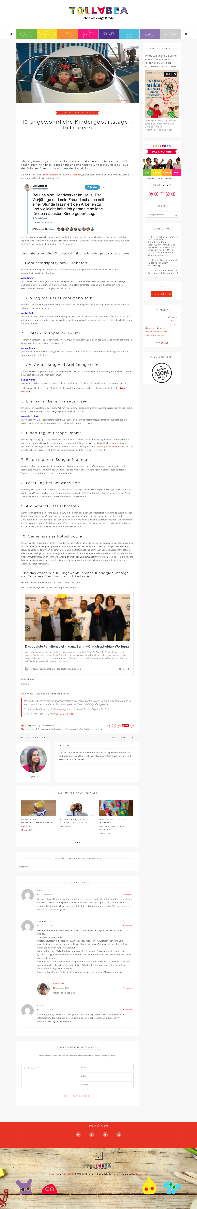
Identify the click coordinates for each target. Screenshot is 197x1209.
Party (68, 729)
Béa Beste (58, 984)
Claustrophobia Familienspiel (110, 446)
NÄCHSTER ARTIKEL (121, 737)
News (26, 34)
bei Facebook (74, 174)
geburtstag (30, 729)
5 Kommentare (47, 725)
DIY (68, 34)
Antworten (129, 894)
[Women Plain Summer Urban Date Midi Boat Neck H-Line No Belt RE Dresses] (173, 321)
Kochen (88, 34)
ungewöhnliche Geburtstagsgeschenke (87, 729)
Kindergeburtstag (85, 113)
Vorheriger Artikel (34, 737)
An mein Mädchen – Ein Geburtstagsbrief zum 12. (35, 821)
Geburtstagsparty (42, 729)
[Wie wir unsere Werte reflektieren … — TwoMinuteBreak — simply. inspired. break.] (151, 332)
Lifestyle (108, 34)
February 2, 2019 (65, 714)
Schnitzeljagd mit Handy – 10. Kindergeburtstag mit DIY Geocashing (115, 823)
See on (158, 342)
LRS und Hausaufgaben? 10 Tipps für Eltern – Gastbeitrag (162, 263)
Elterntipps (47, 34)
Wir (150, 34)
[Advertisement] (73, 146)
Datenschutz (170, 34)
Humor (129, 34)
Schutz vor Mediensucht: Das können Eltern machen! (163, 271)
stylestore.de (141, 1174)
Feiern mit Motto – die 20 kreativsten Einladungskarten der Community (74, 825)
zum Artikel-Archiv (162, 294)
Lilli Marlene (52, 174)
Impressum (54, 1174)
